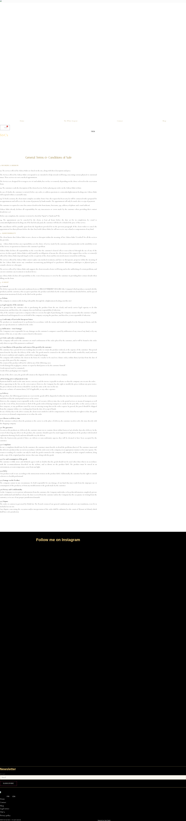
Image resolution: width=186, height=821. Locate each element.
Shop (164, 121)
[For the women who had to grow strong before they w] (104, 597)
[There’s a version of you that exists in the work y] (12, 610)
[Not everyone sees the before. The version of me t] (49, 639)
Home (22, 121)
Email (2, 774)
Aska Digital (107, 820)
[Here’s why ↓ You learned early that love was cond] (86, 653)
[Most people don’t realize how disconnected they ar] (30, 610)
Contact (120, 121)
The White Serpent (70, 121)
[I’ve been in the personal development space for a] (67, 624)
